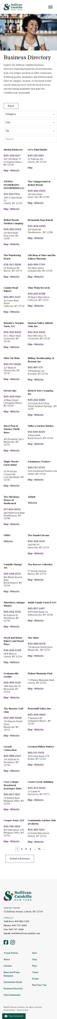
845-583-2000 (36, 190)
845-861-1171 (35, 367)
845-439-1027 (12, 155)
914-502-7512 (12, 194)
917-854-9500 (12, 509)
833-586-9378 (36, 643)
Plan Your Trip (39, 985)
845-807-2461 (36, 608)
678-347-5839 (12, 264)
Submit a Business (20, 858)
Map (6, 170)
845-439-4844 (37, 714)
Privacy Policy (9, 1010)
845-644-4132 (12, 611)
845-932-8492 (12, 332)
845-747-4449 (19, 925)
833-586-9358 (12, 718)
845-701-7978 (36, 752)
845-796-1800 (12, 826)
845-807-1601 (12, 794)
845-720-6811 (36, 155)
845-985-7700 (36, 264)
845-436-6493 (37, 226)
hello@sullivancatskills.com (25, 933)
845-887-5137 (12, 297)
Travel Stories (11, 953)
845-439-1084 (12, 396)
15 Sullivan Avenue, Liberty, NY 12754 (23, 911)
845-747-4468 (16, 929)
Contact (8, 966)
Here (34, 953)
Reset (11, 106)
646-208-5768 (12, 650)
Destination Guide (13, 982)
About (7, 959)
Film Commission (12, 995)
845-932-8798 (36, 293)
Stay (34, 959)
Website (14, 170)
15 (39, 849)
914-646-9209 (36, 431)
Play (34, 966)
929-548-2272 (12, 573)
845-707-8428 (12, 364)
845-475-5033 (36, 788)
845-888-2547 (12, 756)
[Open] (50, 7)
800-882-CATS (22, 921)
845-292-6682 (36, 400)
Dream (35, 979)
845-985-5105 (12, 682)
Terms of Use (22, 1010)
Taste (35, 972)
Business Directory (13, 988)
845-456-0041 (36, 541)
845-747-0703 (36, 467)
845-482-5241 (36, 829)
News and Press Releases (12, 974)
